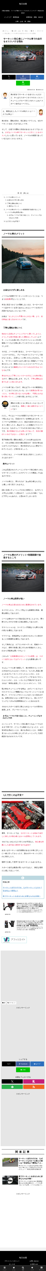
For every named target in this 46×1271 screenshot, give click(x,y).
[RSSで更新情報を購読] (33, 1087)
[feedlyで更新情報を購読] (12, 1087)
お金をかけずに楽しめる (15, 200)
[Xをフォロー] (12, 1081)
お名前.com (34, 1264)
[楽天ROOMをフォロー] (33, 1081)
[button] (41, 657)
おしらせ (12, 1264)
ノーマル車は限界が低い (15, 212)
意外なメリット (14, 206)
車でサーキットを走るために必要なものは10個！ (22, 896)
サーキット (12, 1003)
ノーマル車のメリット (13, 197)
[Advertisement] (23, 166)
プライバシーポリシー (11, 1261)
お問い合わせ (34, 1261)
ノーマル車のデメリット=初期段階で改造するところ (23, 209)
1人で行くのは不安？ (13, 221)
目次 (20, 193)
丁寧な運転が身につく (14, 203)
